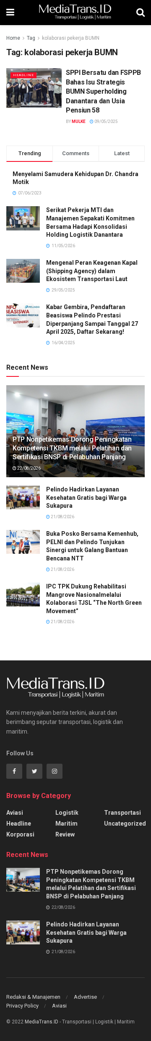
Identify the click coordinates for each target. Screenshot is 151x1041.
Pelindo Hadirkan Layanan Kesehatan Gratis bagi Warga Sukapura (86, 497)
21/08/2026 (62, 516)
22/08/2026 (28, 468)
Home (13, 38)
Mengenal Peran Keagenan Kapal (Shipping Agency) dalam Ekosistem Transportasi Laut (92, 270)
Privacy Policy (22, 1006)
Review (65, 834)
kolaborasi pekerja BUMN (70, 38)
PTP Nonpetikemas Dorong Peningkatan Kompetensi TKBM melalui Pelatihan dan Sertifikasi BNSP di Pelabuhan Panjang (72, 448)
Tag (31, 38)
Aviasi (14, 812)
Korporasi (20, 834)
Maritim (66, 823)
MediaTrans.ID (41, 1022)
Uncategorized (125, 823)
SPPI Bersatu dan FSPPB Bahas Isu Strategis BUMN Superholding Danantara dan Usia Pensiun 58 (103, 91)
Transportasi (122, 812)
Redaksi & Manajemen (33, 997)
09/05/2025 (106, 121)
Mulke (79, 121)
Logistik (66, 812)
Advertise (85, 997)
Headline (23, 75)
